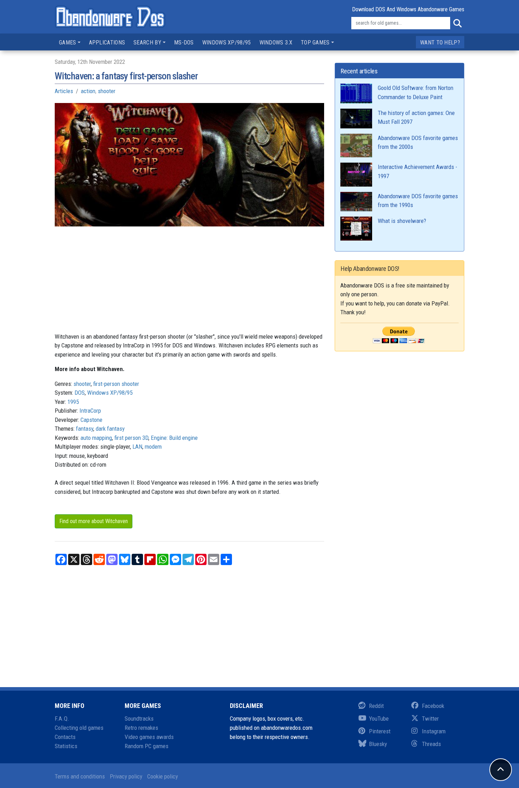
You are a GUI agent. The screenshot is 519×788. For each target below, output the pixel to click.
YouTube (379, 718)
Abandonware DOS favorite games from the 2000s (418, 142)
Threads (431, 743)
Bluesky (378, 743)
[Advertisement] (189, 283)
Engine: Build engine (174, 437)
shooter (106, 91)
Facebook (433, 705)
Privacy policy (126, 776)
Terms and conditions (80, 776)
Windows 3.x (276, 42)
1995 (73, 401)
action (88, 91)
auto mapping (96, 437)
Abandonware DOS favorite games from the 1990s (418, 201)
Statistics (66, 746)
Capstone (91, 419)
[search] (457, 23)
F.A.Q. (62, 718)
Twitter (430, 718)
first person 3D (131, 437)
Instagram (434, 731)
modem (153, 446)
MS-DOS (184, 42)
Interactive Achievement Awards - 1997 (417, 171)
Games (67, 42)
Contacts (65, 736)
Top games (315, 42)
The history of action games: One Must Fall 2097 (416, 117)
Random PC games (146, 746)
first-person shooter (116, 383)
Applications (107, 42)
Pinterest (379, 731)
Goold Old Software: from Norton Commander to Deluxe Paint (415, 92)
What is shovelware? (402, 220)
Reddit (376, 705)
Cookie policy (162, 776)
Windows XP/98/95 (226, 42)
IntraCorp (90, 410)
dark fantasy (110, 428)
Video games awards (149, 736)
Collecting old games (79, 727)
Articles (64, 91)
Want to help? (440, 42)
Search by (147, 42)
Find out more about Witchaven (93, 521)
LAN (137, 446)
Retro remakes (141, 727)
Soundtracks (139, 718)
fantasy (84, 428)
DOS (79, 392)
